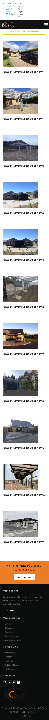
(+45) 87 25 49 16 (20, 6)
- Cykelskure (8, 632)
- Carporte (7, 624)
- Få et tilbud (8, 669)
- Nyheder (7, 657)
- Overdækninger (10, 636)
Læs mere (10, 610)
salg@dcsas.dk (20, 14)
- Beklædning (9, 652)
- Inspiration (8, 661)
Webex (29, 716)
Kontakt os (24, 577)
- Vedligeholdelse (10, 665)
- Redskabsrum (9, 628)
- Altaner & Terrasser (12, 640)
